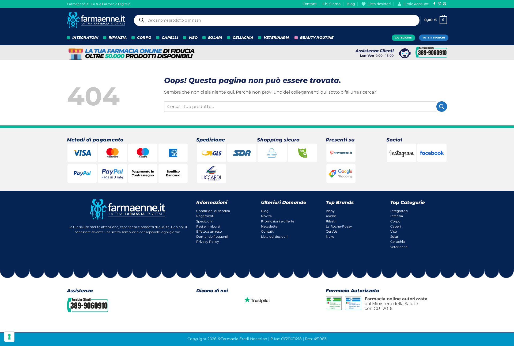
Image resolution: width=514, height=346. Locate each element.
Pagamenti (205, 216)
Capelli (395, 226)
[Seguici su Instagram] (439, 4)
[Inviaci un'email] (444, 4)
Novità (266, 216)
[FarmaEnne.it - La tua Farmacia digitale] (96, 20)
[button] (435, 20)
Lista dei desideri (274, 236)
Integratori (399, 211)
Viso (393, 231)
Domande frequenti (212, 236)
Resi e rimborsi (208, 226)
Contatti (310, 4)
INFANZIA (118, 38)
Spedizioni (204, 221)
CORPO (144, 38)
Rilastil (331, 221)
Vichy (330, 211)
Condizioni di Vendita (213, 211)
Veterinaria (398, 247)
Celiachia (397, 242)
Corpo (395, 221)
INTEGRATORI (85, 38)
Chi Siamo (332, 4)
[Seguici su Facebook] (434, 4)
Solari (394, 236)
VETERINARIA (277, 38)
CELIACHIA (243, 38)
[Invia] (441, 106)
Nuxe (330, 236)
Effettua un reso (209, 231)
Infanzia (396, 216)
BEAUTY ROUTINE (317, 38)
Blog (351, 4)
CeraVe (331, 231)
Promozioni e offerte (277, 221)
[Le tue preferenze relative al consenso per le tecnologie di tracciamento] (9, 337)
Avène (331, 216)
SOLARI (215, 38)
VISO (193, 38)
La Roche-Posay (339, 226)
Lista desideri (379, 4)
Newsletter (270, 226)
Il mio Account (416, 4)
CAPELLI (170, 38)
